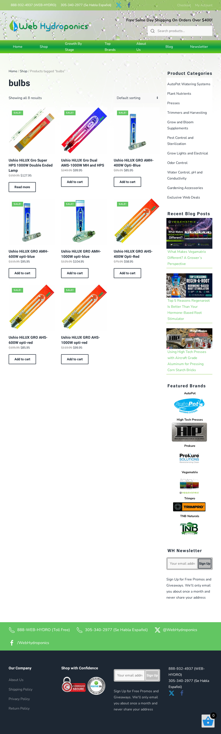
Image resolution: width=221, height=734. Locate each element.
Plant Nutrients (179, 93)
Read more (22, 187)
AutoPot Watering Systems (188, 84)
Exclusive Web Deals (183, 197)
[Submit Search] (153, 31)
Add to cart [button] (75, 181)
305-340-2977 (86, 5)
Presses (173, 103)
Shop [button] (44, 46)
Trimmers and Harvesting (187, 112)
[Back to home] (49, 25)
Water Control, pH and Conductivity (184, 175)
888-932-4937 (33, 5)
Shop (23, 71)
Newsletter (199, 46)
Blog (169, 46)
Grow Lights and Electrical (187, 153)
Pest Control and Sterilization (180, 140)
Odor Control (177, 162)
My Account (203, 5)
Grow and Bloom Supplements (180, 125)
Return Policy (19, 708)
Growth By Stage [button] (73, 46)
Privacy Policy (19, 699)
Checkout (184, 5)
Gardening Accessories (185, 188)
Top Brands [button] (110, 46)
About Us (141, 46)
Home (17, 46)
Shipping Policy (20, 689)
